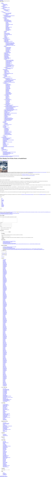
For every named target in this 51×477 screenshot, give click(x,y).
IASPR (4, 410)
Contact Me (2, 8)
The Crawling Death (8, 13)
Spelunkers (5, 115)
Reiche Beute (4, 144)
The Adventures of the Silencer (6, 152)
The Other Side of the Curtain (7, 124)
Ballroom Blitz (7, 90)
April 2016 (4, 341)
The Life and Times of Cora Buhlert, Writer (8, 153)
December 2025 (5, 264)
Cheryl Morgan (5, 445)
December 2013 (5, 360)
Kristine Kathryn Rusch (6, 455)
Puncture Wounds (6, 54)
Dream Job (5, 18)
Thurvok (5, 59)
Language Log (4, 434)
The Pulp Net (4, 417)
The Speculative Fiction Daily (6, 400)
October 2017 (4, 329)
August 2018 (4, 322)
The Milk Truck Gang (7, 133)
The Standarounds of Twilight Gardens (10, 45)
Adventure (4, 12)
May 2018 (4, 324)
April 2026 (4, 261)
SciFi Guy (4, 412)
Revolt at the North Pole (7, 55)
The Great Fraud (6, 130)
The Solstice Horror (8, 68)
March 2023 (4, 285)
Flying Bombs (6, 128)
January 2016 (4, 343)
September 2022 (5, 289)
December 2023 (5, 279)
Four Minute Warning (7, 112)
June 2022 (4, 291)
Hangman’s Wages (6, 70)
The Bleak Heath (8, 62)
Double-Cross (7, 91)
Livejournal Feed (5, 396)
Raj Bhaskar (4, 246)
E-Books (2, 11)
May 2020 (4, 308)
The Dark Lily (6, 123)
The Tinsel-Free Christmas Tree (9, 108)
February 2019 (4, 318)
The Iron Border (6, 116)
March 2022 (4, 293)
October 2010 (4, 385)
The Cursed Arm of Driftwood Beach (10, 43)
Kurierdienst (4, 143)
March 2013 (4, 366)
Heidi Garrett (4, 448)
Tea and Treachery (6, 125)
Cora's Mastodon (5, 391)
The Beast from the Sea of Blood (10, 66)
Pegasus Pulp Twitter (5, 398)
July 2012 (4, 371)
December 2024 (5, 271)
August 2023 (4, 282)
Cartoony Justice (6, 40)
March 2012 (4, 374)
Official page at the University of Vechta (7, 397)
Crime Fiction (4, 17)
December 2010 (5, 384)
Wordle (4, 430)
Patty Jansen (4, 459)
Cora (7, 160)
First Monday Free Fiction (42, 194)
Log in (4, 472)
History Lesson (8, 97)
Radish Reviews (5, 411)
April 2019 (4, 317)
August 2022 (4, 290)
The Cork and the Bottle (9, 21)
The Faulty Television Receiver (9, 107)
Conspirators (7, 95)
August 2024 (4, 274)
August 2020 (4, 306)
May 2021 (4, 300)
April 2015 (4, 349)
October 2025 (4, 265)
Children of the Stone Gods (7, 114)
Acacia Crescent (8, 100)
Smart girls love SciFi (5, 414)
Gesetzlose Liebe (5, 141)
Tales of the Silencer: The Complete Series (9, 15)
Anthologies (4, 136)
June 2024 (4, 275)
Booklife (4, 443)
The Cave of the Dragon (9, 63)
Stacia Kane (4, 463)
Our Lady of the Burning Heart (8, 34)
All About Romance (5, 404)
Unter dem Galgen (5, 145)
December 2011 (5, 376)
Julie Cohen (4, 453)
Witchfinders (5, 67)
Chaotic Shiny (4, 422)
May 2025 (4, 268)
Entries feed (4, 473)
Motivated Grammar (5, 435)
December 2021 (5, 295)
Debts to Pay (7, 98)
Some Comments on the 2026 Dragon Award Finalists (9, 243)
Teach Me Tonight (5, 415)
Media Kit (2, 147)
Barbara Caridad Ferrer (5, 442)
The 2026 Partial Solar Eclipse (6, 242)
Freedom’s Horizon (8, 88)
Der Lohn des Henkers (5, 139)
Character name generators (6, 423)
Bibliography (3, 6)
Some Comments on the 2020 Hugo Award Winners (6, 156)
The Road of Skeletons (8, 61)
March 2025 (4, 269)
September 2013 (5, 362)
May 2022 (4, 292)
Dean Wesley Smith (5, 447)
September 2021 (5, 297)
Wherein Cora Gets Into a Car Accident (11, 246)
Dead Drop (7, 25)
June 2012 (4, 372)
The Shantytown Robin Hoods (8, 119)
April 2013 (4, 365)
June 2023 (4, 283)
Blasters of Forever (6, 113)
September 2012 (5, 370)
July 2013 (4, 363)
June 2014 (4, 356)
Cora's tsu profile (5, 393)
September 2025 (5, 266)
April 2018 (4, 325)
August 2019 (4, 314)
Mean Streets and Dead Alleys (8, 131)
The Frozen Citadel (8, 48)
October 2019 (4, 313)
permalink (11, 212)
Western (4, 135)
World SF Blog (5, 419)
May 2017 (4, 332)
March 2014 (4, 358)
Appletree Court (8, 101)
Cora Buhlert (1, 0)
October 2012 (4, 369)
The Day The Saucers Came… (8, 99)
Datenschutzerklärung (7, 9)
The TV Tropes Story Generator (7, 429)
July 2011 (4, 379)
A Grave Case (7, 30)
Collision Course (8, 87)
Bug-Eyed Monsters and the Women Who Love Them (10, 109)
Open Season (7, 23)
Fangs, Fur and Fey (5, 408)
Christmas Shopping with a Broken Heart (11, 79)
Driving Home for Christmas (7, 81)
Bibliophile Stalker (5, 405)
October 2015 (4, 345)
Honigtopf (4, 142)
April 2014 (4, 357)
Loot (5, 32)
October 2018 (4, 321)
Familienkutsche (5, 140)
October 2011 (4, 377)
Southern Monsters (6, 57)
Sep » (3, 256)
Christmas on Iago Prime (9, 105)
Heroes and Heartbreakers (6, 409)
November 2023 (5, 280)
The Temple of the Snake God (9, 64)
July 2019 (4, 315)
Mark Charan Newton (5, 456)
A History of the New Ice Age (8, 117)
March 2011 (4, 382)
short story (5, 212)
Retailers (2, 148)
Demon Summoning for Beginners (8, 41)
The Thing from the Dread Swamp (10, 65)
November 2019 (5, 312)
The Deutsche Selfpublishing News (7, 399)
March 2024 (4, 277)
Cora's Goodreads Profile (6, 389)
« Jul (2, 256)
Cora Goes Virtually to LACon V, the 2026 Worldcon (9, 241)
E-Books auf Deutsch (4, 137)
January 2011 (4, 383)
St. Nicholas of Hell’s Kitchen (8, 132)
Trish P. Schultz (5, 466)
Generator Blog (5, 425)
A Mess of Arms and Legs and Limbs (8, 110)
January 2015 (4, 351)
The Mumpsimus (5, 416)
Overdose (7, 22)
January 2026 (4, 263)
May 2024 (4, 276)
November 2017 (5, 328)
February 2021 (4, 302)
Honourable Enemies (8, 94)
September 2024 (5, 273)
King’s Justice (7, 50)
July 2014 (4, 355)
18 (2, 254)
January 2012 (4, 375)
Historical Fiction (5, 69)
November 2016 (5, 336)
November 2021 (5, 296)
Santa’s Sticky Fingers (8, 29)
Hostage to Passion (6, 71)
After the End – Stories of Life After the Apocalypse (28, 175)
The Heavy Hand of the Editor (8, 134)
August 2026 (4, 259)
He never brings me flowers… (8, 20)
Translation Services (3, 149)
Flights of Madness (6, 19)
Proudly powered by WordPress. (4, 476)
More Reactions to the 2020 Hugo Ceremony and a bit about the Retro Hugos (9, 213)
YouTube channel (5, 401)
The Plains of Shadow (8, 47)
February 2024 (4, 278)
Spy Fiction (4, 122)
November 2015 (5, 344)
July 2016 (4, 339)
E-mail (2, 236)
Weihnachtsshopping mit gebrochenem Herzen (8, 146)
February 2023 (4, 286)
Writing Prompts (5, 431)
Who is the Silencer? (5, 154)
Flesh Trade (7, 14)
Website (1, 226)
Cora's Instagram (5, 390)
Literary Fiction (5, 74)
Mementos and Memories (9, 93)
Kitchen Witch (7, 27)
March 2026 (4, 262)
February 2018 (4, 326)
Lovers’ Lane (7, 102)
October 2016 (4, 337)
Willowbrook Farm (8, 103)
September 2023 (5, 281)
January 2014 (4, 359)
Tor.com (4, 418)
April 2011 (4, 381)
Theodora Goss (5, 464)
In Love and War (6, 83)
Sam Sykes (4, 461)
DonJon (4, 424)
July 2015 (4, 347)
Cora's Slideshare (5, 392)
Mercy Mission (8, 96)
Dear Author (4, 407)
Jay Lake (4, 450)
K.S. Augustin (4, 454)
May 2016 (4, 340)
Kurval (5, 46)
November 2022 (5, 288)
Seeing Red (5, 36)
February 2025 (4, 270)
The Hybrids (5, 111)
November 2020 (5, 304)
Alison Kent (4, 441)
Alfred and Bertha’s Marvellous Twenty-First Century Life (11, 106)
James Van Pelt (5, 449)
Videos (2, 150)
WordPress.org (4, 474)
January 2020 (4, 311)
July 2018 (4, 323)
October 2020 (4, 305)
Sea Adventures (5, 121)
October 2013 (4, 361)
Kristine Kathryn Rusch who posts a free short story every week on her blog (37, 172)
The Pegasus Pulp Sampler (7, 16)
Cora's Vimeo (4, 394)
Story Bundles (4, 126)
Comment (1, 222)
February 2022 (4, 294)
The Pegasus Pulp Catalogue (6, 7)
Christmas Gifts (8, 78)
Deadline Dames (5, 446)
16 (6, 253)
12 (3, 253)
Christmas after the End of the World (8, 118)
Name (1, 223)
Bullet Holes (7, 89)
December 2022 (5, 287)
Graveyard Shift (8, 86)
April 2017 (4, 333)
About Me (2, 3)
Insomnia (5, 31)
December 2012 (5, 368)
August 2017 (4, 330)
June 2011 (4, 380)
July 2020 (4, 307)
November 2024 (5, 272)
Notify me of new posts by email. (5, 229)
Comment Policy (5, 4)
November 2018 (5, 320)
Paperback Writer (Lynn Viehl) (6, 457)
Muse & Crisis (6, 53)
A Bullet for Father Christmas (9, 24)
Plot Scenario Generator (6, 427)
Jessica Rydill (4, 452)
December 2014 (5, 352)
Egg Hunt (7, 26)
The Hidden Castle (6, 58)
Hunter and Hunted (8, 92)
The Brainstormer (5, 428)
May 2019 (4, 316)
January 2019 (4, 319)
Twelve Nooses (8, 49)
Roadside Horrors (6, 56)
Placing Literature (5, 426)
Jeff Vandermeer (5, 451)
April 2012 (4, 373)
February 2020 (4, 310)
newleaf (4, 438)
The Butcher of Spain (7, 72)
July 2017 (4, 331)
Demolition (5, 75)
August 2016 (4, 338)
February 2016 (4, 342)
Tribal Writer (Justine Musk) (6, 465)
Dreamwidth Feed (5, 395)
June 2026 (4, 260)
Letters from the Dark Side (7, 52)
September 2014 (5, 354)
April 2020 (4, 309)
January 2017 (4, 335)
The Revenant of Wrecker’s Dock (10, 42)
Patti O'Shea (4, 458)
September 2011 (5, 378)
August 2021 (4, 298)
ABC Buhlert (4, 388)
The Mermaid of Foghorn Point (9, 44)
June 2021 (4, 299)
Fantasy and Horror (5, 38)
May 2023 (4, 284)
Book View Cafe (5, 406)
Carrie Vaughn (4, 444)
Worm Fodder (7, 51)
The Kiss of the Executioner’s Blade (8, 73)
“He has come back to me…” (7, 120)
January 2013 (4, 367)
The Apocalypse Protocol (7, 76)
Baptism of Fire (8, 85)
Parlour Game (7, 28)
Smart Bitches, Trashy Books (6, 413)
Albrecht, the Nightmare (7, 39)
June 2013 (4, 364)
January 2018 (4, 327)
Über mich (4, 5)
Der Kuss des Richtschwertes (6, 138)
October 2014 (4, 353)
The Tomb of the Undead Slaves (10, 60)
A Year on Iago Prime (7, 104)
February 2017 (4, 334)
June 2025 (4, 267)
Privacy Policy (6, 10)
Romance (4, 77)
